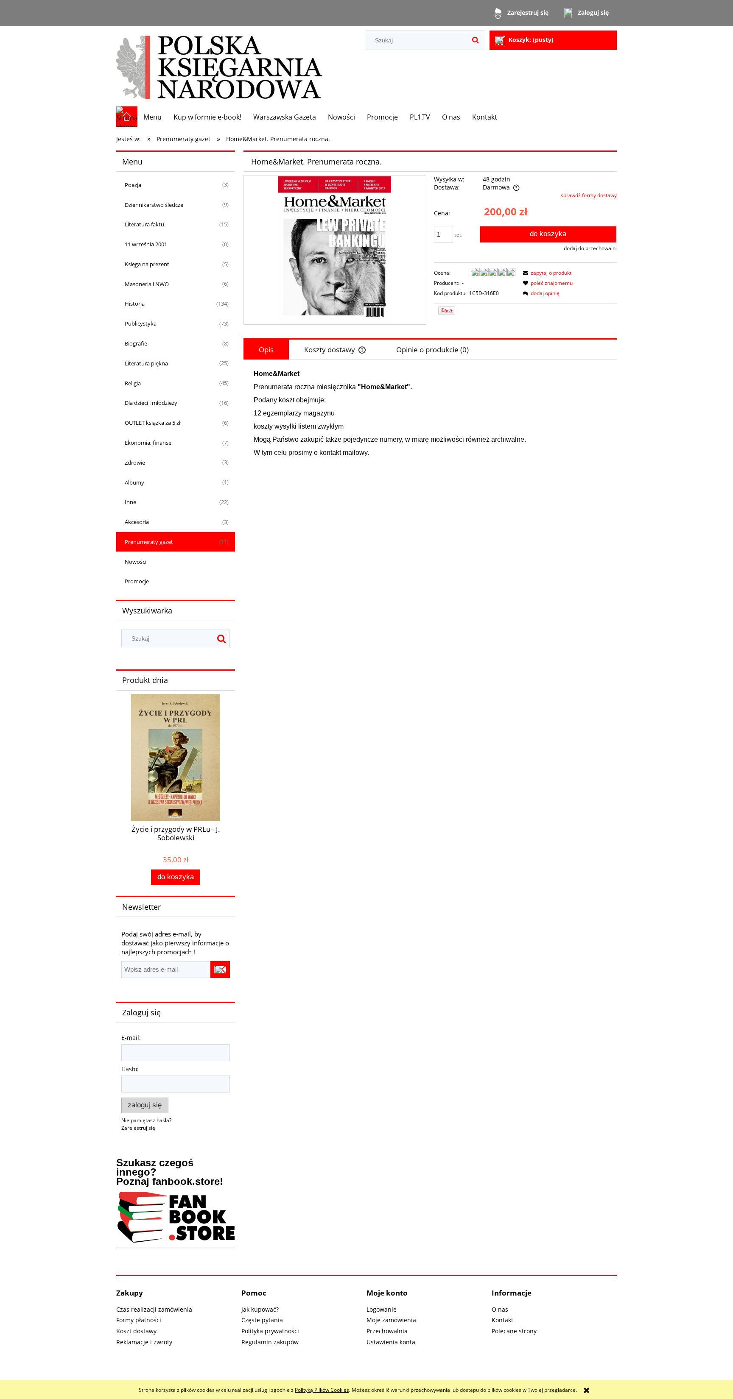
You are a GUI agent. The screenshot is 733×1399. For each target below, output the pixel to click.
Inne (130, 502)
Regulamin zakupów (270, 1342)
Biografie (136, 343)
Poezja (133, 185)
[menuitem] (152, 117)
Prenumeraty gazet (149, 542)
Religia (133, 383)
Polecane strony (514, 1331)
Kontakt (502, 1320)
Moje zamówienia (391, 1320)
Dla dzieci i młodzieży (151, 403)
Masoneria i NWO (147, 284)
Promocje (137, 581)
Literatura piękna (146, 363)
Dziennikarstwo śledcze (154, 205)
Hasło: (130, 1069)
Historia (135, 303)
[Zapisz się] (220, 969)
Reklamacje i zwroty (144, 1342)
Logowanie (381, 1309)
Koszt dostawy (136, 1331)
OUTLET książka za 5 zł (152, 422)
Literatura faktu (144, 224)
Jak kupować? (260, 1309)
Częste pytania (262, 1320)
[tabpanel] (430, 413)
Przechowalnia (387, 1331)
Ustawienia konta (390, 1342)
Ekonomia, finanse (148, 442)
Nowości (135, 562)
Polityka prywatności (270, 1331)
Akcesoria (137, 522)
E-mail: (131, 1038)
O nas (500, 1309)
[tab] (266, 350)
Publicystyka (141, 323)
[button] (545, 272)
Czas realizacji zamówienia (154, 1309)
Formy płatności (138, 1320)
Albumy (134, 482)
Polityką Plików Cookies (322, 1389)
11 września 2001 (146, 244)
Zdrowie (135, 462)
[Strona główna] (219, 66)
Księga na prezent (147, 264)
